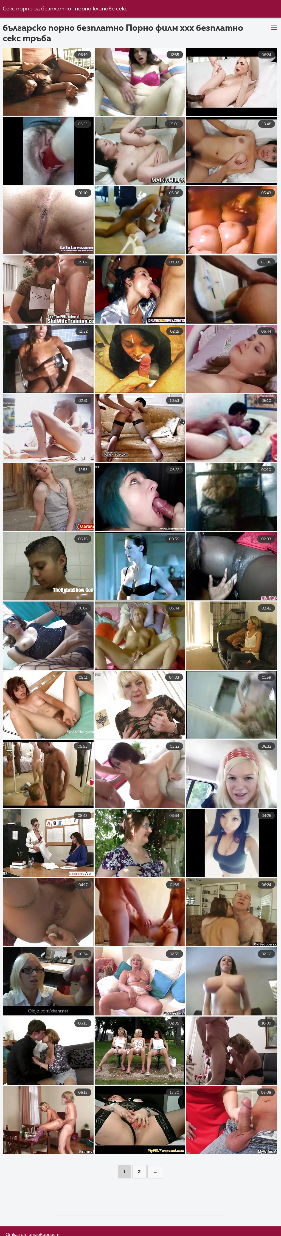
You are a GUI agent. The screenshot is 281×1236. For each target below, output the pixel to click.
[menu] (274, 28)
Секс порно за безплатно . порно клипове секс (65, 9)
